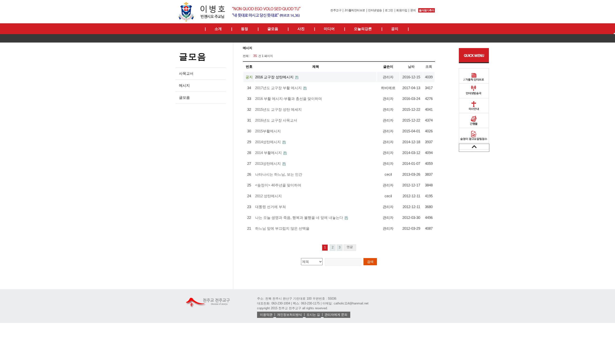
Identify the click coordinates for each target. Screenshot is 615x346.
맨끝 (350, 247)
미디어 (329, 29)
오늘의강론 (363, 29)
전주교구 (335, 10)
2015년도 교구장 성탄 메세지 (278, 109)
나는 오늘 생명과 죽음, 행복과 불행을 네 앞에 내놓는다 (299, 218)
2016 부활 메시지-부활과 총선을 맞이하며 (288, 99)
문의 (413, 10)
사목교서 (186, 73)
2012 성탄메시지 (268, 196)
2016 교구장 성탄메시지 (275, 77)
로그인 (389, 10)
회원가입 (401, 10)
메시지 (184, 85)
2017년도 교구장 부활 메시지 (279, 88)
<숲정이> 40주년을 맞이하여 (278, 185)
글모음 (272, 29)
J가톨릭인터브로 (354, 10)
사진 (301, 29)
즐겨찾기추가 (426, 10)
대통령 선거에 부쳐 (270, 207)
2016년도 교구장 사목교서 (276, 120)
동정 (244, 29)
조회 (428, 66)
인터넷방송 (375, 10)
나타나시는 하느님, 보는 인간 (278, 174)
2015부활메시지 (268, 131)
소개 (218, 29)
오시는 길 (313, 314)
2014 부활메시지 (269, 153)
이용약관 (266, 314)
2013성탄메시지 (268, 163)
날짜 (411, 66)
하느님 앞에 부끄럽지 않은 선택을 (282, 228)
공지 (394, 29)
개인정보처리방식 (289, 314)
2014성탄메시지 (268, 142)
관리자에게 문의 (336, 314)
